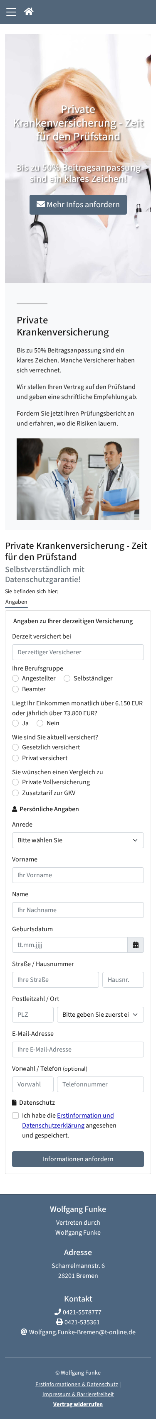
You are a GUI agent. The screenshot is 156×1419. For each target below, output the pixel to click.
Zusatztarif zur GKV (48, 793)
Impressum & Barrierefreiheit (78, 1394)
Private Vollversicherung (56, 782)
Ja (25, 723)
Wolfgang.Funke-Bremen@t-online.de (82, 1332)
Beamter (34, 689)
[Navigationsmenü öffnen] (11, 12)
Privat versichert (44, 758)
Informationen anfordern (78, 1159)
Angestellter (39, 678)
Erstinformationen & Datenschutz (76, 1384)
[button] (29, 12)
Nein (53, 723)
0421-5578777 (82, 1312)
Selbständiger (93, 678)
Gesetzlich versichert (51, 747)
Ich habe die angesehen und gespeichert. (69, 1125)
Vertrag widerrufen (78, 1404)
